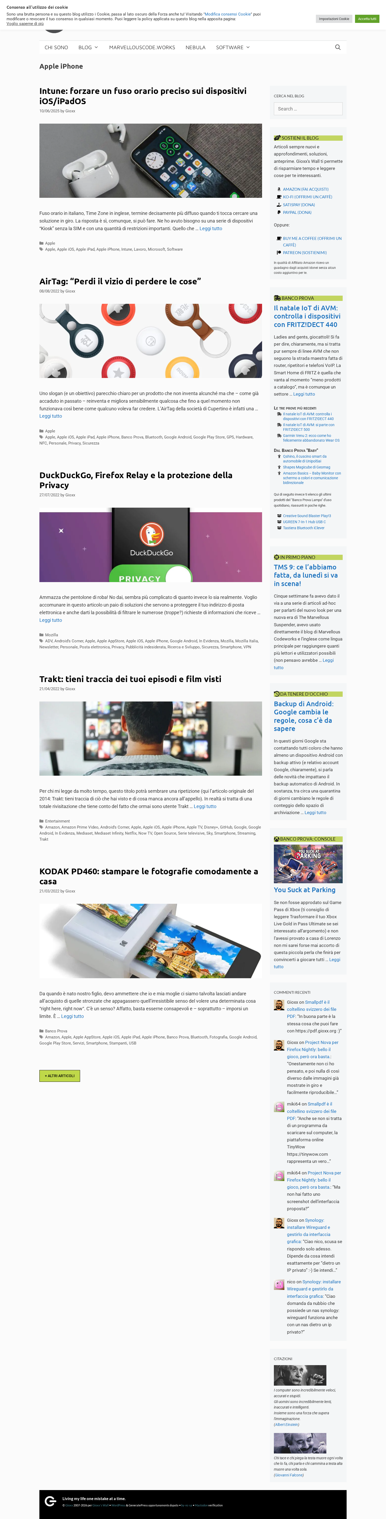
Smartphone (231, 647)
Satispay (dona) (299, 204)
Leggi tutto (211, 228)
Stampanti (118, 1043)
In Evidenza (209, 641)
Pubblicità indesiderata (146, 647)
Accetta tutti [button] (367, 19)
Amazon (52, 827)
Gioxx (69, 1505)
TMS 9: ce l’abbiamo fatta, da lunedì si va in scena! (306, 574)
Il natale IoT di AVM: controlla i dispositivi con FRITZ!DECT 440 (307, 315)
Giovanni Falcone (288, 1475)
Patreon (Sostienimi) (305, 252)
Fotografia (218, 1037)
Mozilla (51, 635)
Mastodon (201, 1505)
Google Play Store (209, 437)
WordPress (118, 1505)
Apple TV (194, 827)
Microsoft (156, 249)
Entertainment (57, 821)
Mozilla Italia (246, 641)
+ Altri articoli (60, 1076)
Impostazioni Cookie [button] (334, 19)
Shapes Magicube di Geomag (306, 467)
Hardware (244, 437)
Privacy (74, 443)
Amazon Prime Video (79, 827)
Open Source (165, 833)
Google (240, 827)
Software (230, 47)
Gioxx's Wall (100, 1505)
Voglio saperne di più (25, 23)
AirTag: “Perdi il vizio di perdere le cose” (120, 281)
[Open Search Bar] (338, 47)
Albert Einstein (286, 1424)
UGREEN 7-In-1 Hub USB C (304, 522)
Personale (57, 443)
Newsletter (48, 647)
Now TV (145, 833)
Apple (50, 243)
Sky (209, 833)
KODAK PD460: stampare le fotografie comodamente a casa (148, 876)
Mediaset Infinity (109, 833)
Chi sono (56, 47)
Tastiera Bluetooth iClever (304, 528)
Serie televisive (191, 833)
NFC (43, 443)
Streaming (246, 833)
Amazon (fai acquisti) (306, 189)
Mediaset (84, 833)
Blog (85, 47)
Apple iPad (85, 249)
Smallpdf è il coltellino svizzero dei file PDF (311, 1009)
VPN (247, 647)
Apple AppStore (110, 641)
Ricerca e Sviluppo (184, 647)
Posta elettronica (95, 647)
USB (132, 1043)
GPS (230, 437)
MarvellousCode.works (142, 47)
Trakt (43, 839)
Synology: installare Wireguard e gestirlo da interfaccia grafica (314, 1289)
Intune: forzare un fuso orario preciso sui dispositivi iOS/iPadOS (143, 95)
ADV (49, 641)
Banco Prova (132, 437)
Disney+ (211, 827)
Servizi (78, 1043)
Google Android (177, 437)
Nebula (196, 47)
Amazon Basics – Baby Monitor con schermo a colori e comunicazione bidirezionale (312, 478)
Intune (126, 249)
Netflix (131, 833)
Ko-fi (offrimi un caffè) (307, 196)
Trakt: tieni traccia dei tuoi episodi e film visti (130, 679)
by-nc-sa (186, 1505)
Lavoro (140, 249)
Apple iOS (65, 249)
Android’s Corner (68, 641)
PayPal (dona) (297, 212)
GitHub (226, 827)
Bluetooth (153, 437)
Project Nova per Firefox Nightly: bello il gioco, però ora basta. (312, 1049)
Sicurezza (90, 443)
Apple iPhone (107, 249)
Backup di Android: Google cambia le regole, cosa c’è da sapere (304, 716)
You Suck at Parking (305, 889)
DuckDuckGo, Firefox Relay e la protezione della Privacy (136, 480)
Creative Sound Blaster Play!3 (307, 516)
